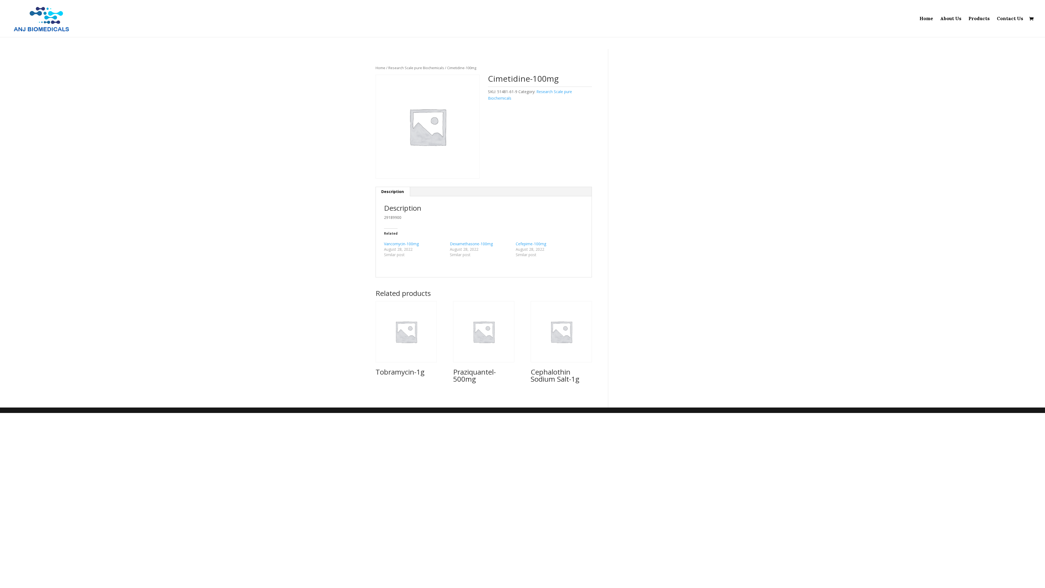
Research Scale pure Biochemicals (416, 67)
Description (392, 191)
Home (926, 19)
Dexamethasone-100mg (471, 243)
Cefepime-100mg (531, 243)
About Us (950, 19)
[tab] (392, 191)
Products (979, 19)
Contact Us (1010, 19)
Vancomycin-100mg (401, 243)
